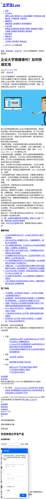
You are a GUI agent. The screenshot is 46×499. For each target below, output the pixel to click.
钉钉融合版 (37, 16)
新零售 (22, 29)
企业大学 (18, 51)
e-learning (17, 388)
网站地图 (12, 362)
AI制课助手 (16, 24)
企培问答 (12, 357)
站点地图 (20, 362)
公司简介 (8, 41)
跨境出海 (8, 29)
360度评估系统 (36, 344)
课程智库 (8, 21)
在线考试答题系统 (25, 347)
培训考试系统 (37, 390)
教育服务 (21, 31)
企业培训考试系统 (38, 349)
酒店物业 (28, 31)
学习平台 (8, 13)
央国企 (40, 29)
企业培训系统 (29, 339)
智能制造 (15, 29)
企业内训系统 (14, 349)
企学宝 (13, 223)
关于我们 (8, 39)
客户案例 (8, 34)
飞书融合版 (15, 18)
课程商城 (8, 24)
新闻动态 (23, 41)
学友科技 (27, 362)
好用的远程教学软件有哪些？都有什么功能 (24, 218)
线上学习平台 (39, 339)
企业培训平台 (33, 388)
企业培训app (14, 342)
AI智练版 (23, 18)
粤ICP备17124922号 (29, 400)
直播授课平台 (24, 342)
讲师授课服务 (27, 24)
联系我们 (15, 41)
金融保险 (34, 29)
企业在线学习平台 (21, 393)
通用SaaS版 (9, 16)
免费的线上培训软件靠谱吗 (14, 221)
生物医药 (14, 31)
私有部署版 (28, 16)
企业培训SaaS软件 (16, 339)
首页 (7, 11)
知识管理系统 (14, 352)
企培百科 (20, 357)
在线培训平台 (26, 390)
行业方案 (8, 26)
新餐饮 (27, 29)
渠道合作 (8, 36)
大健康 (7, 31)
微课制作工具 (25, 349)
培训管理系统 (26, 344)
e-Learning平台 (14, 344)
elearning (24, 388)
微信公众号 (13, 367)
